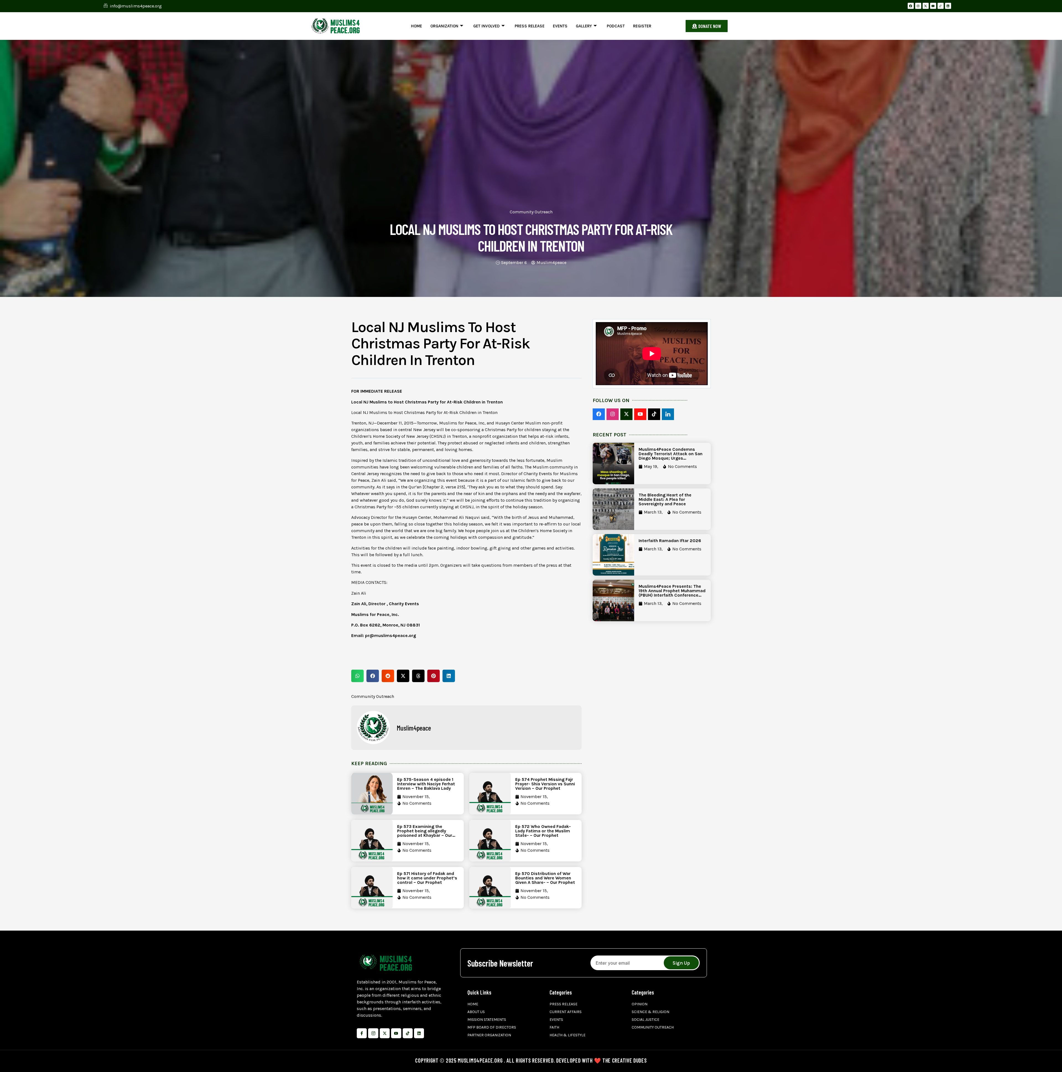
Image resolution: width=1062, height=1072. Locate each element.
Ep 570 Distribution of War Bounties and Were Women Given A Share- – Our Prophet (545, 878)
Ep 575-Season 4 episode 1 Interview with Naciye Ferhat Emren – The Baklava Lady (426, 784)
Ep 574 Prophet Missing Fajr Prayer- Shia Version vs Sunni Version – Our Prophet (545, 784)
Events (560, 26)
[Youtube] (933, 6)
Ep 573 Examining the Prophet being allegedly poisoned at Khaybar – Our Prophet (424, 833)
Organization (444, 26)
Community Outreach (531, 211)
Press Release (530, 26)
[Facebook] (911, 6)
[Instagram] (918, 6)
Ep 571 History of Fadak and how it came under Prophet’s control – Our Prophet (427, 878)
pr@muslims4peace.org (390, 635)
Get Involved (486, 26)
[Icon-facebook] (362, 1033)
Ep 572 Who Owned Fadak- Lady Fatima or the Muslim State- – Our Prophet (543, 831)
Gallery (584, 26)
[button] (357, 676)
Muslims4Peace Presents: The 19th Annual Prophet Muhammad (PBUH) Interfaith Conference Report (672, 593)
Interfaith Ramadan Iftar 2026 (670, 540)
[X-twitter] (926, 6)
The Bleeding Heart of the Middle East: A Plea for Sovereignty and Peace (665, 499)
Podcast (616, 26)
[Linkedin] (948, 6)
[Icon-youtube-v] (396, 1033)
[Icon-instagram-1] (373, 1033)
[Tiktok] (408, 1033)
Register (642, 26)
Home (416, 26)
